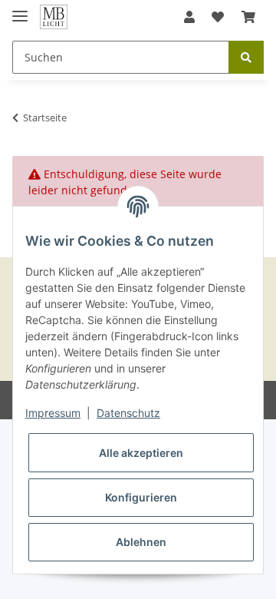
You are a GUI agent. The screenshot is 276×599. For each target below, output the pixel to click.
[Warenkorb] (248, 17)
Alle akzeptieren (141, 452)
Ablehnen (141, 541)
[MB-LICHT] (53, 17)
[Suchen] (246, 57)
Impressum (52, 412)
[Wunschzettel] (217, 17)
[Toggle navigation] (20, 9)
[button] (189, 17)
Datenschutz (128, 412)
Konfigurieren (141, 497)
